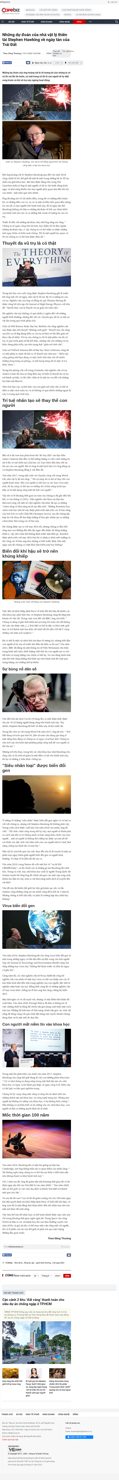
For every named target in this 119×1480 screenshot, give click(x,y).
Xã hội (19, 1414)
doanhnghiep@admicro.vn (81, 1431)
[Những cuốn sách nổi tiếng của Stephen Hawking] (36, 580)
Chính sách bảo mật (10, 1440)
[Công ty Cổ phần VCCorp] (15, 1448)
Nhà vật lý (18, 1263)
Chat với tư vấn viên (78, 1437)
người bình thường (43, 1263)
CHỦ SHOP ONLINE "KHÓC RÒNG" (76, 10)
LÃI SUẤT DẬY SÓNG (48, 10)
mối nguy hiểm (58, 1263)
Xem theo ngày (23, 1276)
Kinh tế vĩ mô (32, 1414)
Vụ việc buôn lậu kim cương (88, 15)
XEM (67, 1276)
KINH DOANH (46, 22)
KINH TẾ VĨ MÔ (27, 22)
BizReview (30, 10)
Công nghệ (64, 1414)
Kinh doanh (49, 1414)
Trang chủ (7, 1414)
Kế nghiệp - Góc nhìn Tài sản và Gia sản (42, 15)
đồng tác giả (29, 1263)
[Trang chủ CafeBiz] (2, 21)
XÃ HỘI (11, 22)
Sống (48, 53)
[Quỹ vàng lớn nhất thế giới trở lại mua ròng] (13, 1373)
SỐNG (79, 22)
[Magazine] (5, 2)
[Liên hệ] (28, 62)
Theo (36, 1247)
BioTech (68, 15)
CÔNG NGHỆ (64, 22)
